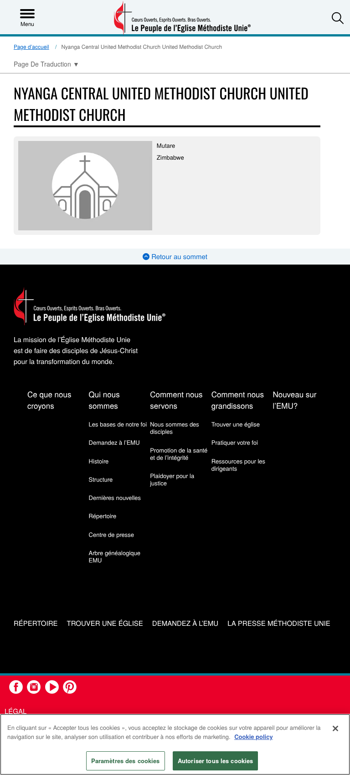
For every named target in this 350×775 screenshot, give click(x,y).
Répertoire (103, 515)
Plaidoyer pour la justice (172, 479)
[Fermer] (335, 728)
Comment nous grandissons (237, 399)
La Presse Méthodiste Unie (278, 623)
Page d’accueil (31, 47)
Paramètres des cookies (125, 760)
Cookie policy (253, 736)
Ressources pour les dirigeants (238, 465)
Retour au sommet (178, 256)
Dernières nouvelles (115, 497)
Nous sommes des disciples (174, 428)
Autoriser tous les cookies (215, 760)
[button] (338, 17)
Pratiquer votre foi (234, 442)
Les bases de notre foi (118, 424)
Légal (15, 711)
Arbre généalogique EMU (114, 556)
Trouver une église (235, 424)
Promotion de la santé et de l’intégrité (178, 454)
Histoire (99, 461)
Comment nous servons (176, 399)
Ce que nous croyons (49, 399)
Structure (101, 479)
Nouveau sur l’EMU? (294, 399)
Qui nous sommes (104, 399)
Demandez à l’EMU (114, 442)
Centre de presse (111, 534)
